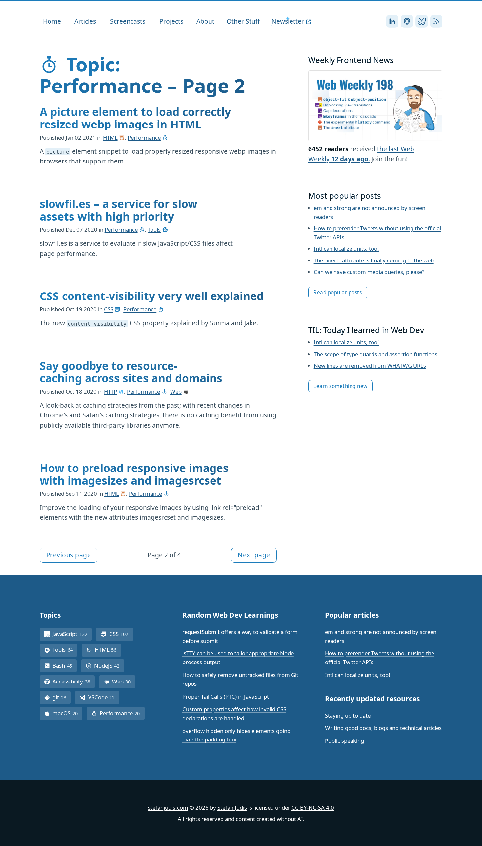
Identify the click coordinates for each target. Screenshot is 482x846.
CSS (108, 309)
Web (176, 391)
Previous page (68, 554)
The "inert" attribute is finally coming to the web (374, 260)
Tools (154, 229)
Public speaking (344, 740)
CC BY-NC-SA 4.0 (312, 807)
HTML (110, 137)
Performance (144, 137)
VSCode (103, 697)
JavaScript (72, 634)
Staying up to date (348, 715)
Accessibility (73, 681)
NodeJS (109, 665)
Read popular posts (337, 292)
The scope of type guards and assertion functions (375, 354)
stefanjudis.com (168, 807)
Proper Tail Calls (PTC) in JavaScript (225, 696)
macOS (67, 713)
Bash (64, 665)
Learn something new (340, 386)
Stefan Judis (232, 807)
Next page (254, 554)
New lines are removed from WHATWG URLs (370, 365)
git (61, 697)
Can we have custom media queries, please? (369, 272)
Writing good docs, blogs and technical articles (383, 728)
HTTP (110, 391)
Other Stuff (243, 21)
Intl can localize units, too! (346, 248)
